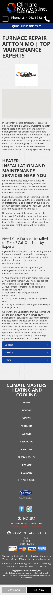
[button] (26, 345)
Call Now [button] (39, 589)
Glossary (26, 472)
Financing (26, 441)
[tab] (26, 345)
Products (26, 425)
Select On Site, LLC (33, 570)
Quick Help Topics (25, 26)
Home (26, 402)
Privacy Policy (26, 457)
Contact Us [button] (14, 589)
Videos (26, 418)
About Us (26, 449)
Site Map (27, 465)
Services (27, 433)
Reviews (26, 410)
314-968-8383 (26, 480)
